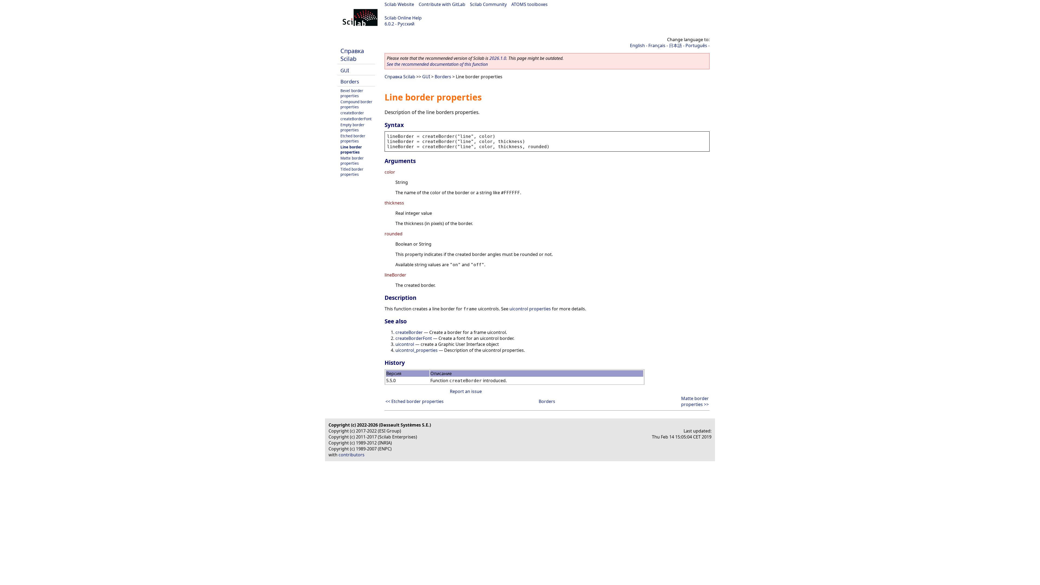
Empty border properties (352, 127)
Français (656, 45)
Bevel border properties (351, 93)
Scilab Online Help (403, 18)
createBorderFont (356, 118)
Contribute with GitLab (442, 4)
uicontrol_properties (416, 350)
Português (696, 45)
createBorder (352, 112)
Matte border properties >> (695, 401)
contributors (352, 455)
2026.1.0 (497, 58)
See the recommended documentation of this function (437, 64)
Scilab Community (488, 4)
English (637, 45)
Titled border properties (351, 172)
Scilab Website (399, 4)
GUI (344, 70)
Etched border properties (352, 138)
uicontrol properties (530, 309)
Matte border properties (352, 160)
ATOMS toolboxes (529, 4)
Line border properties (351, 149)
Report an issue (466, 391)
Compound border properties (356, 104)
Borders (349, 81)
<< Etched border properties (414, 401)
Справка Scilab (352, 55)
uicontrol (404, 344)
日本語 (675, 45)
